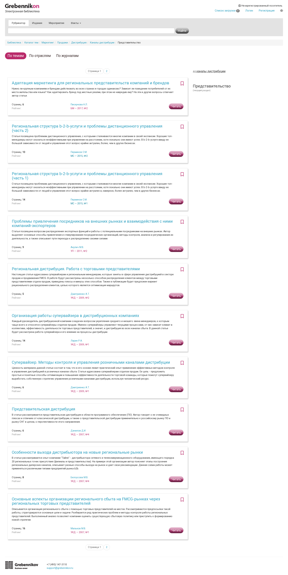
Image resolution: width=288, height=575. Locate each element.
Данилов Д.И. (78, 430)
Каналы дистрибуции (102, 42)
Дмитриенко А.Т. (80, 294)
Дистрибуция (78, 42)
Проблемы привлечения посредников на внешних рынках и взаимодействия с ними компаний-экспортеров (92, 223)
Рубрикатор (18, 23)
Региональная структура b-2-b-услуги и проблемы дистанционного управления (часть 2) (87, 128)
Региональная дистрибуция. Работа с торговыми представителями (76, 269)
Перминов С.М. (79, 152)
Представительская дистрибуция (43, 409)
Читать (176, 106)
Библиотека (14, 42)
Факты (75, 23)
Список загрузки (226, 10)
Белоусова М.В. (79, 477)
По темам (16, 56)
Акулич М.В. (77, 247)
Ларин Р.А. (76, 340)
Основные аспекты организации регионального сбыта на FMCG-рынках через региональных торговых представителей (86, 501)
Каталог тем (31, 42)
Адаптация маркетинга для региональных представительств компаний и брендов (90, 83)
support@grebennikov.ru (60, 567)
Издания (37, 23)
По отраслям (40, 56)
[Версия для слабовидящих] (281, 10)
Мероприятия (56, 23)
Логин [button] (249, 10)
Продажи (62, 42)
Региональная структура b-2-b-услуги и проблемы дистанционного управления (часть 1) (87, 175)
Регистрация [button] (266, 10)
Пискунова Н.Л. (79, 104)
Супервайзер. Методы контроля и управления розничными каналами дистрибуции (91, 362)
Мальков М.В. (78, 528)
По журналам (67, 56)
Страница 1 (94, 71)
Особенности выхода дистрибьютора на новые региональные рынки (77, 452)
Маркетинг (48, 42)
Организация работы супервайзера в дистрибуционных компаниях (75, 315)
